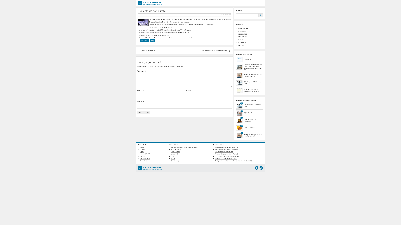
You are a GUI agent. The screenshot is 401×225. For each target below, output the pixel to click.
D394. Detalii (248, 113)
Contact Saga (175, 161)
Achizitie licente (176, 149)
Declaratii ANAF (145, 154)
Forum (241, 45)
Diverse (241, 40)
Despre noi (242, 42)
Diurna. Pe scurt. (249, 128)
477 (242, 133)
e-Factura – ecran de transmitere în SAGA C (251, 90)
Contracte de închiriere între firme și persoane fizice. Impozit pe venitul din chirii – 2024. (253, 67)
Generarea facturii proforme (224, 151)
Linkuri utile (174, 154)
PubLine (142, 156)
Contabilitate (244, 28)
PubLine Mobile (145, 158)
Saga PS (142, 149)
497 (242, 118)
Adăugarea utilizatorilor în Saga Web (226, 147)
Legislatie (242, 34)
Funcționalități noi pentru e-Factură (226, 154)
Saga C (142, 147)
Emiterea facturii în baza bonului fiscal (227, 156)
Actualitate (144, 41)
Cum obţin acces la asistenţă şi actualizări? (185, 147)
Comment (142, 71)
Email (189, 90)
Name (140, 90)
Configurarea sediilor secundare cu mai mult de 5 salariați (233, 161)
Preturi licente (175, 151)
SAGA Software (152, 2)
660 (242, 103)
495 (242, 125)
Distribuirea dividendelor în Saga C (226, 158)
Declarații (242, 31)
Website (140, 101)
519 (242, 111)
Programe (242, 37)
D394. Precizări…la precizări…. (250, 120)
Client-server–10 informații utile (252, 82)
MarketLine (143, 161)
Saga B (142, 151)
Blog (152, 41)
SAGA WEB (247, 59)
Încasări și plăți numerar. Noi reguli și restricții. (253, 75)
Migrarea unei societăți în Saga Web (226, 149)
